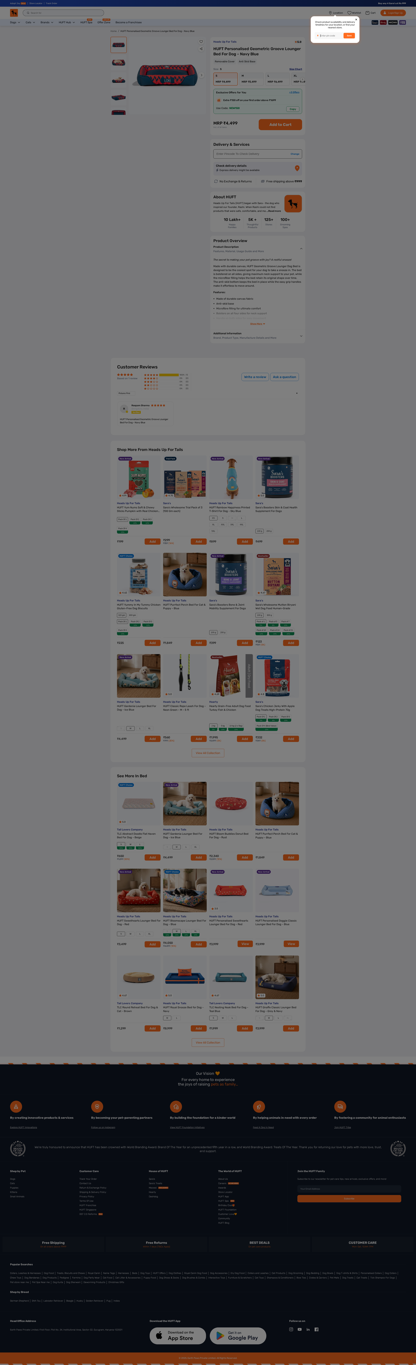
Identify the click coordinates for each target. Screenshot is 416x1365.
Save (349, 35)
